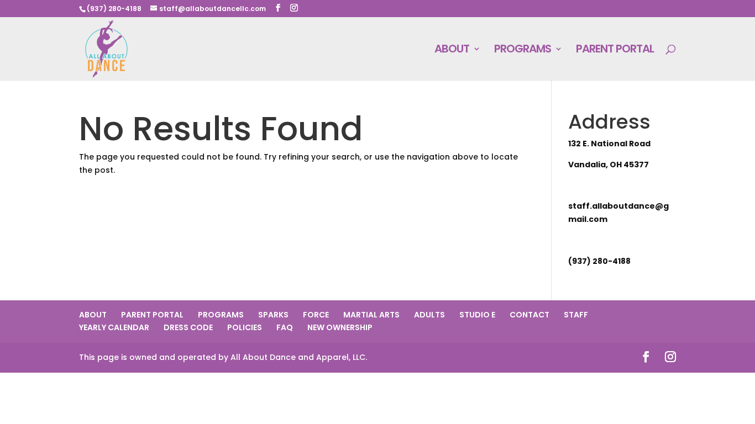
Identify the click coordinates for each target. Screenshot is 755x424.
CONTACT (529, 314)
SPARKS (273, 314)
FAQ (284, 327)
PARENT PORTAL (615, 50)
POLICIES (244, 327)
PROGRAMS (522, 50)
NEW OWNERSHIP (340, 327)
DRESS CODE (188, 327)
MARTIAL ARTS (371, 314)
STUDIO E (477, 314)
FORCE (316, 314)
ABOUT (451, 50)
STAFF (576, 314)
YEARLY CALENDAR (114, 327)
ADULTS (429, 314)
